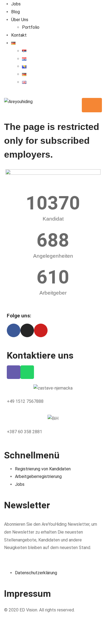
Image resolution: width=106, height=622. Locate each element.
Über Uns (19, 19)
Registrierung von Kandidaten (43, 468)
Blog (15, 11)
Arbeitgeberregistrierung (38, 476)
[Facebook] (13, 330)
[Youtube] (41, 330)
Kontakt (19, 35)
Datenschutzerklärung (36, 572)
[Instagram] (27, 330)
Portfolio (30, 27)
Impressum (27, 593)
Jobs (16, 4)
